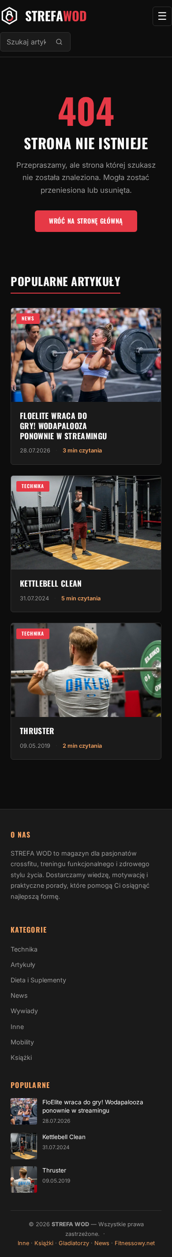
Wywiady (24, 1010)
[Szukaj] (59, 41)
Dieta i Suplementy (38, 980)
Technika (33, 485)
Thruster (37, 730)
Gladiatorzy (74, 1243)
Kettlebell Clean (51, 583)
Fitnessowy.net (135, 1243)
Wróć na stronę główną (86, 220)
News (28, 318)
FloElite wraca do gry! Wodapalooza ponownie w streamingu (63, 425)
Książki (21, 1057)
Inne (17, 1026)
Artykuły (23, 964)
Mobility (22, 1042)
